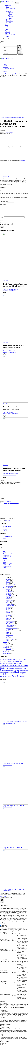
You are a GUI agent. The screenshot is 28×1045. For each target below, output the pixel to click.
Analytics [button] (2, 1017)
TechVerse (7, 520)
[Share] (2, 1043)
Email (2, 220)
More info (24, 146)
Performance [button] (3, 1010)
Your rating (3, 201)
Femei (8, 413)
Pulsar (1, 674)
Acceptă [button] (10, 897)
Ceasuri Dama (22, 666)
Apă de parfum (3, 117)
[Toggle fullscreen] (3, 1043)
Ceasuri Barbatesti (8, 665)
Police (24, 672)
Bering (14, 661)
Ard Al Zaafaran (19, 73)
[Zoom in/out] (5, 1043)
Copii (18, 668)
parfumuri (20, 53)
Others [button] (1, 1034)
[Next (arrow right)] (2, 1044)
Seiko (13, 674)
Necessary (4, 925)
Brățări (8, 663)
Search (17, 2)
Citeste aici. (3, 896)
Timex (5, 676)
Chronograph (11, 668)
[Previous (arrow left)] (0, 1044)
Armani (1, 661)
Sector (10, 674)
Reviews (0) (6, 176)
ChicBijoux (4, 668)
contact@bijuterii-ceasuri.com (11, 503)
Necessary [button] (2, 923)
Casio (19, 663)
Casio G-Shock (24, 663)
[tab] (15, 174)
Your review (3, 204)
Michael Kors (6, 672)
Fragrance (18, 117)
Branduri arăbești (9, 73)
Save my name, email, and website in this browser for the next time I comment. (13, 223)
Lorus (1, 672)
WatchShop (16, 676)
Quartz (7, 673)
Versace (9, 676)
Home (1, 73)
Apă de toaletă (6, 289)
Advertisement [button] (3, 1025)
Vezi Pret (3, 130)
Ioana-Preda (16, 670)
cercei (19, 52)
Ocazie (11, 672)
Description (6, 174)
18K (19, 47)
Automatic (9, 661)
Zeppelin (23, 676)
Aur (4, 661)
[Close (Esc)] (0, 1043)
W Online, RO (8, 501)
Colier (16, 668)
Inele (11, 670)
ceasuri (19, 48)
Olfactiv (23, 117)
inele (19, 50)
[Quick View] (4, 293)
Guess (8, 670)
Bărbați (12, 289)
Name (2, 217)
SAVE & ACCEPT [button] (5, 1041)
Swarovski (16, 673)
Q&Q (4, 674)
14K (19, 45)
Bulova (12, 663)
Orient (21, 672)
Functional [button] (2, 1001)
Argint (23, 659)
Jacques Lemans (24, 670)
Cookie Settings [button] (4, 897)
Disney (20, 668)
